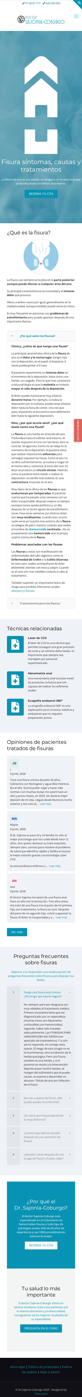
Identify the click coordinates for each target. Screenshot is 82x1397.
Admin (55, 1372)
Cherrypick (41, 1394)
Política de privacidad (43, 1367)
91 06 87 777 (32, 3)
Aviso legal (17, 1367)
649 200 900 (53, 3)
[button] (41, 464)
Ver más (17, 932)
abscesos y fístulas (22, 591)
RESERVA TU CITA (78, 430)
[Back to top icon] (73, 1388)
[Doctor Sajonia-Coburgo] (41, 19)
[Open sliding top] (77, 4)
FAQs (43, 1372)
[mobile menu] (76, 16)
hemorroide (38, 529)
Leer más (45, 804)
